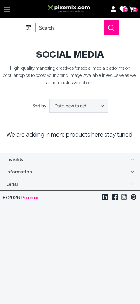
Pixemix (29, 197)
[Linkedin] (105, 198)
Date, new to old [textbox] (70, 106)
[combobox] (78, 106)
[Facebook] (115, 198)
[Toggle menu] (7, 9)
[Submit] (111, 27)
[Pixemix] (77, 9)
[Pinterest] (133, 198)
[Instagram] (124, 198)
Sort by (39, 106)
